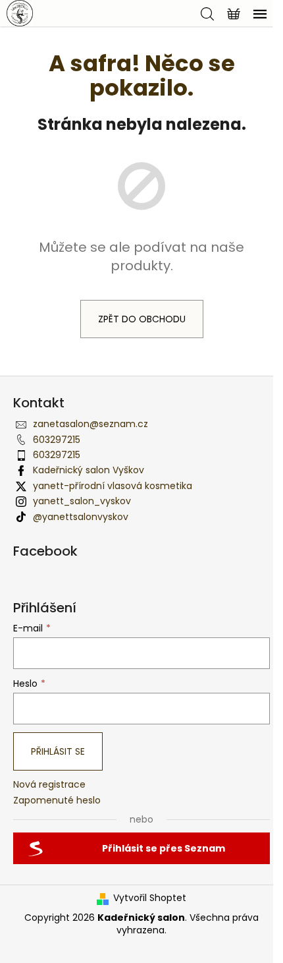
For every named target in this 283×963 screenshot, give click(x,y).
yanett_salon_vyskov (82, 501)
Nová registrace (49, 784)
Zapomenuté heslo (57, 800)
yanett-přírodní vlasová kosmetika (112, 485)
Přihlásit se (58, 751)
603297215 (56, 439)
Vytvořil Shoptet (149, 898)
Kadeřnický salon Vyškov (88, 470)
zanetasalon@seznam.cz (90, 423)
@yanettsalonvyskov (80, 516)
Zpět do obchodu (142, 319)
